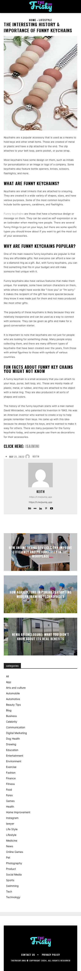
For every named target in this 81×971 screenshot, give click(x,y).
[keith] (28, 456)
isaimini (32, 446)
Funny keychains (14, 213)
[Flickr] (35, 507)
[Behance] (29, 507)
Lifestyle (45, 20)
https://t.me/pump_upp (40, 497)
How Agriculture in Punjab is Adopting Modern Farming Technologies (40, 594)
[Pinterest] (46, 507)
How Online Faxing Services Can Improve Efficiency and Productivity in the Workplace (40, 552)
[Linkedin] (40, 507)
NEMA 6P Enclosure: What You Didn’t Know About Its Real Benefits (40, 636)
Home (32, 20)
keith (36, 456)
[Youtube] (51, 507)
